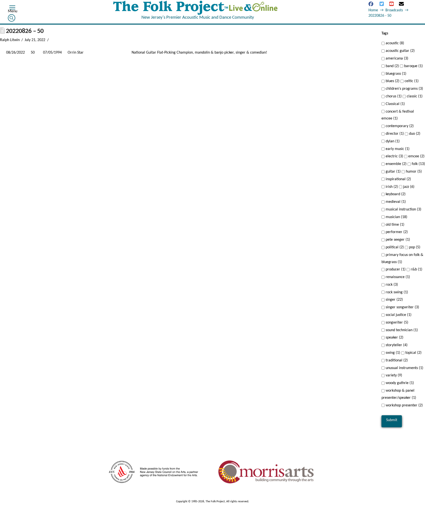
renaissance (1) (397, 277)
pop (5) (414, 247)
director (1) (394, 134)
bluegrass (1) (395, 74)
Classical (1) (395, 104)
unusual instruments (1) (404, 368)
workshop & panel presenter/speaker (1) (398, 394)
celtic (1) (411, 81)
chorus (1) (393, 96)
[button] (12, 8)
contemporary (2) (399, 126)
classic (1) (414, 96)
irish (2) (391, 187)
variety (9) (393, 375)
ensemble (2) (396, 164)
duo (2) (414, 134)
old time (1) (394, 225)
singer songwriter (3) (402, 307)
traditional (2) (396, 360)
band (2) (392, 66)
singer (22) (394, 300)
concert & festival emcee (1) (397, 115)
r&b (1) (416, 269)
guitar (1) (393, 172)
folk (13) (418, 164)
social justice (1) (398, 315)
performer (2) (396, 232)
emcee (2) (416, 156)
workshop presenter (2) (404, 405)
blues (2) (392, 81)
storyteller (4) (396, 345)
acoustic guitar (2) (400, 51)
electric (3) (394, 156)
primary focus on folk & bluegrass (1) (402, 258)
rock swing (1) (396, 292)
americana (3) (396, 58)
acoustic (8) (394, 43)
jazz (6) (408, 187)
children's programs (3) (404, 89)
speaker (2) (394, 338)
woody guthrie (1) (399, 383)
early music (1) (397, 149)
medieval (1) (395, 202)
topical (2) (413, 353)
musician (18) (396, 217)
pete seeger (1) (397, 240)
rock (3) (391, 285)
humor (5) (413, 172)
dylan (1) (392, 141)
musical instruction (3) (403, 209)
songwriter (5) (396, 323)
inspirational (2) (398, 179)
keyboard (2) (395, 194)
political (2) (394, 247)
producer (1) (395, 269)
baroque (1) (413, 66)
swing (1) (392, 353)
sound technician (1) (401, 330)
